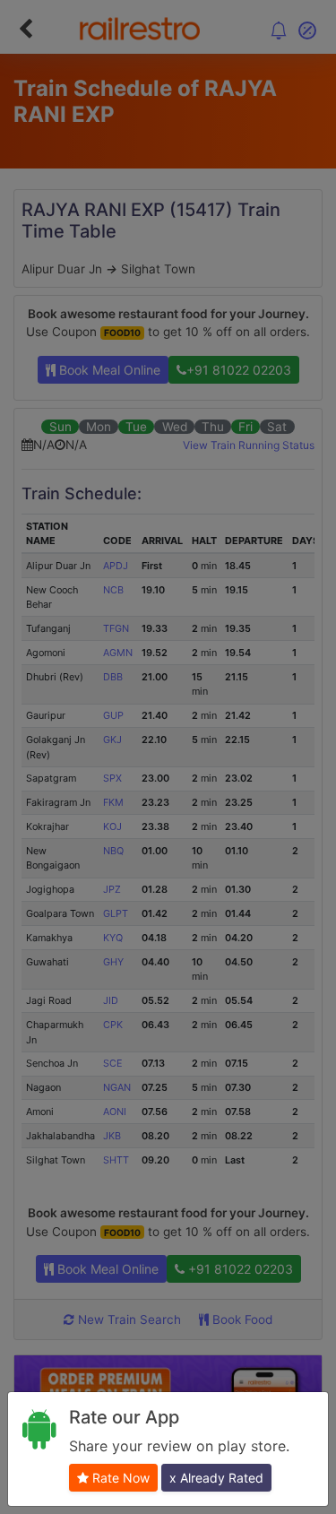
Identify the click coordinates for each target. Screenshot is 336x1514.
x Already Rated (216, 1477)
